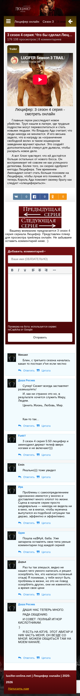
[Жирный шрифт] (12, 270)
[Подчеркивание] (25, 270)
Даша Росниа (26, 380)
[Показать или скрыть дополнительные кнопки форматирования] (54, 270)
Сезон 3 (48, 21)
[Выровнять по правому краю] (46, 270)
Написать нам (18, 688)
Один (21, 532)
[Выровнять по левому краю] (33, 270)
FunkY (22, 435)
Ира (20, 486)
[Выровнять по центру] (39, 270)
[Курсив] (18, 270)
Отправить (40, 337)
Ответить (29, 370)
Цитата (46, 370)
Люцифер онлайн (27, 21)
